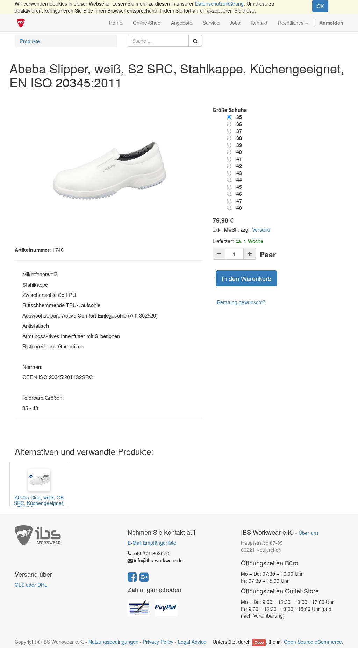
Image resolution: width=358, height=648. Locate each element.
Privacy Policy (158, 641)
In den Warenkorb (246, 278)
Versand (261, 229)
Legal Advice (192, 641)
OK (320, 5)
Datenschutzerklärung (219, 3)
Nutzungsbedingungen (113, 641)
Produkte (30, 40)
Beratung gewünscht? (241, 302)
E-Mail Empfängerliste (152, 542)
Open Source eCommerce (313, 641)
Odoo (259, 642)
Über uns (309, 532)
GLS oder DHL (31, 584)
